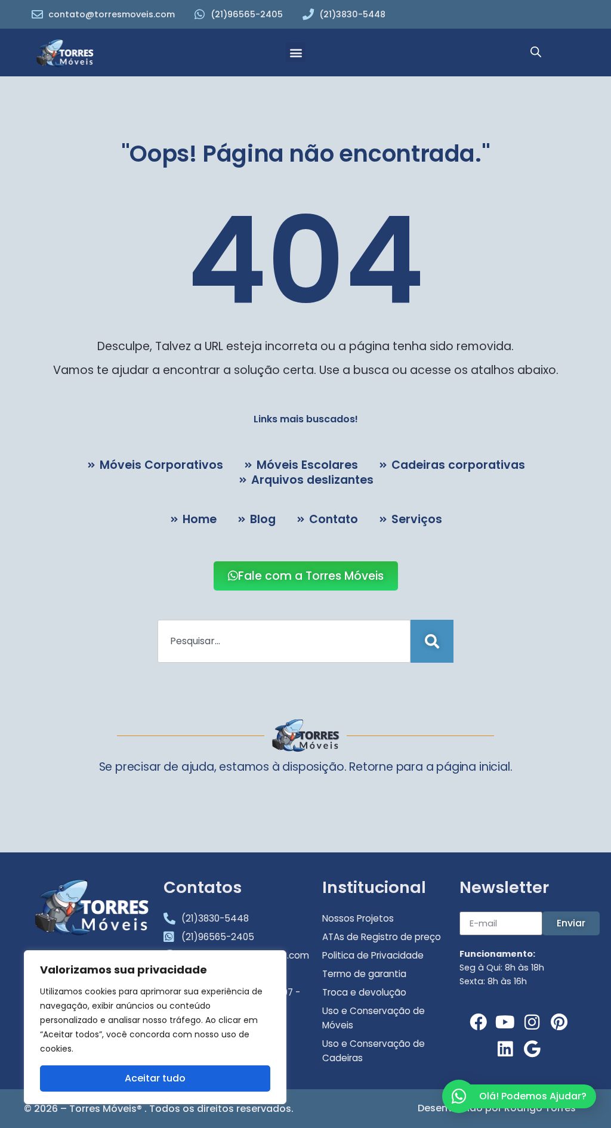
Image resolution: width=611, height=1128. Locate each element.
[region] (155, 1027)
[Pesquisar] (432, 641)
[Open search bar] (536, 52)
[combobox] (284, 641)
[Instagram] (532, 1022)
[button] (296, 52)
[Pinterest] (558, 1022)
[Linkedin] (505, 1049)
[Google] (532, 1049)
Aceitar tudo (155, 1078)
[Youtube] (505, 1022)
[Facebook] (478, 1022)
